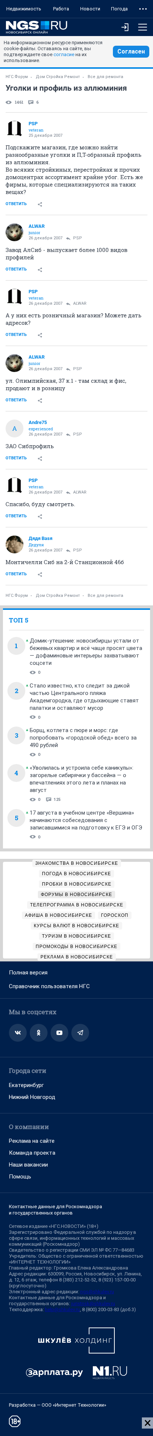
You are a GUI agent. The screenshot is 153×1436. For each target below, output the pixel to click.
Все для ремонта (105, 76)
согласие (63, 54)
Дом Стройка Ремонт (58, 76)
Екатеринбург (26, 1085)
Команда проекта (32, 1152)
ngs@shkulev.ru (97, 1291)
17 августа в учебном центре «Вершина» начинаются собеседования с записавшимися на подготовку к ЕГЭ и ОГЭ (86, 820)
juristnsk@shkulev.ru (93, 1303)
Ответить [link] (16, 203)
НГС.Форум (17, 76)
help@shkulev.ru (62, 1309)
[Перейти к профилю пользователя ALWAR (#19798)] (14, 232)
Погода (119, 9)
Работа (61, 9)
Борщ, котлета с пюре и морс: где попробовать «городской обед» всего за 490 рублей (83, 737)
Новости (90, 9)
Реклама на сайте (32, 1141)
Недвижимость (23, 9)
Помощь (20, 1176)
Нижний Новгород (32, 1097)
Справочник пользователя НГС (49, 986)
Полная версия (28, 972)
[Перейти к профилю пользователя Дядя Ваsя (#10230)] (14, 544)
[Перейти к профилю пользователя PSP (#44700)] (14, 130)
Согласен (131, 51)
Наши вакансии (28, 1164)
